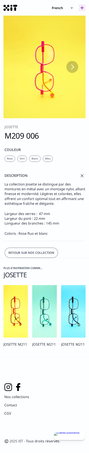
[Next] (72, 67)
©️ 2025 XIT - (15, 441)
